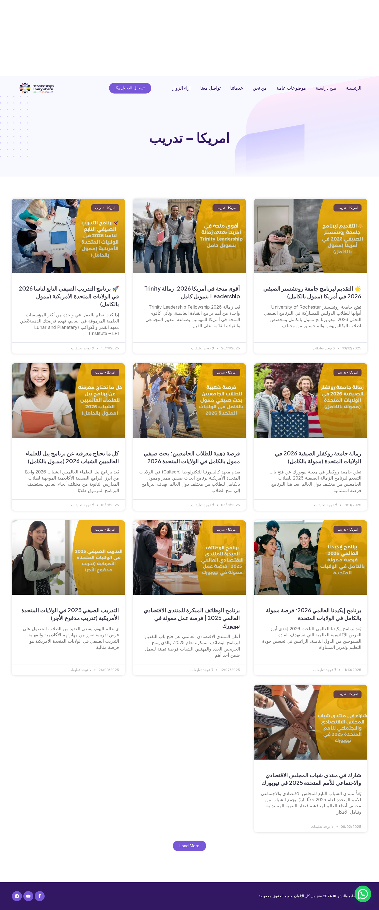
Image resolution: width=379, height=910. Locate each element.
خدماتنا (236, 88)
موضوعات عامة (291, 88)
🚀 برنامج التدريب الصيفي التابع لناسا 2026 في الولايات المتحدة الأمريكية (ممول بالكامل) (69, 296)
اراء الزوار (181, 88)
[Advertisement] (212, 39)
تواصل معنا (210, 88)
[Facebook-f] (40, 896)
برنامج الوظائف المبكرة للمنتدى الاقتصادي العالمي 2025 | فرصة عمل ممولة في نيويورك (192, 617)
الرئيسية (353, 88)
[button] (189, 846)
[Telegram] (17, 896)
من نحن (260, 88)
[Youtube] (28, 896)
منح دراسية (326, 88)
